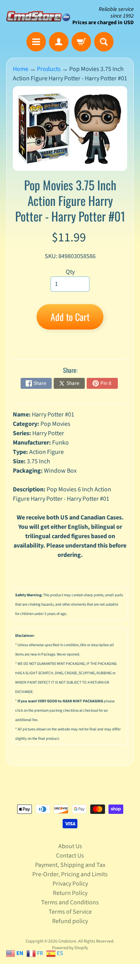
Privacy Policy (70, 883)
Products (49, 69)
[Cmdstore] (38, 16)
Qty (70, 272)
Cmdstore (67, 941)
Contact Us (70, 855)
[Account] (58, 41)
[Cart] (81, 41)
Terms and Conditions (70, 902)
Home (20, 69)
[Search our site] (104, 41)
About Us (70, 846)
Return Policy (70, 893)
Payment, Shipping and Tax (70, 865)
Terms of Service (70, 911)
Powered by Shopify (70, 948)
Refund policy (70, 921)
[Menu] (36, 41)
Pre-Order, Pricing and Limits (70, 874)
